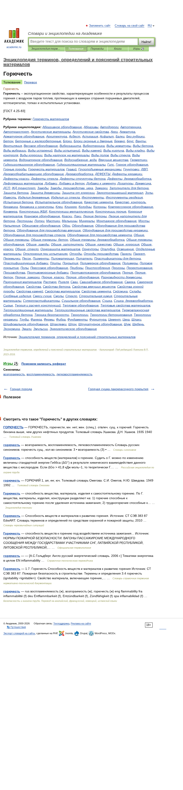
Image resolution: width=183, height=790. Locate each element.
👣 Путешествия (16, 627)
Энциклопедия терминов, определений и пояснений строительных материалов (46, 48)
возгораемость (14, 374)
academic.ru (13, 47)
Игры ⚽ (138, 48)
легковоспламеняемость (74, 374)
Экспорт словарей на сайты (19, 633)
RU (150, 25)
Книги (118, 48)
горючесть (11, 445)
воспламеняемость (41, 374)
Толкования (75, 48)
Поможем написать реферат (43, 363)
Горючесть (11, 458)
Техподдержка (61, 623)
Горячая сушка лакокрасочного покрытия (118, 389)
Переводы (97, 48)
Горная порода (21, 389)
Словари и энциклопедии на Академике (65, 33)
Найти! (146, 42)
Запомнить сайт (99, 25)
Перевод (30, 82)
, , (71, 188)
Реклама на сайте (81, 623)
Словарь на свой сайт (129, 25)
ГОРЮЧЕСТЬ (13, 427)
